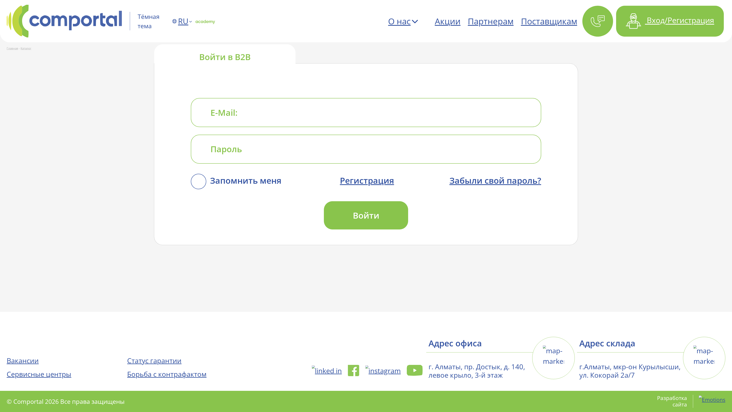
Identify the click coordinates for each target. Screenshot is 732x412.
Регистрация (367, 180)
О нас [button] (399, 21)
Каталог (26, 48)
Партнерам (491, 21)
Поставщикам (549, 21)
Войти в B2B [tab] (225, 57)
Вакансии (23, 360)
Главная (12, 48)
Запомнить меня (245, 180)
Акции (448, 21)
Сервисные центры (39, 374)
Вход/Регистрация (679, 20)
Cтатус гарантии (154, 360)
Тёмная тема (149, 21)
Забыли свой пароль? (495, 180)
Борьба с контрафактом (166, 374)
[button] (597, 21)
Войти (366, 215)
